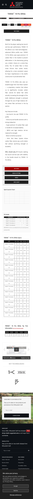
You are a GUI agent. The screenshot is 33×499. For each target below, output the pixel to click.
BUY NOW (16, 31)
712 (28, 431)
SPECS (16, 177)
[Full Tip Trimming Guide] (18, 328)
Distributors (4, 465)
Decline (16, 491)
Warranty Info (21, 459)
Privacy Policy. (9, 482)
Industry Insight (5, 468)
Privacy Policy (21, 462)
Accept (16, 486)
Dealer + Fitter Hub (6, 459)
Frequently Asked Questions (23, 468)
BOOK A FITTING (16, 173)
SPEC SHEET (16, 182)
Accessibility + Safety (22, 465)
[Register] (28, 450)
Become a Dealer (5, 462)
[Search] (6, 4)
